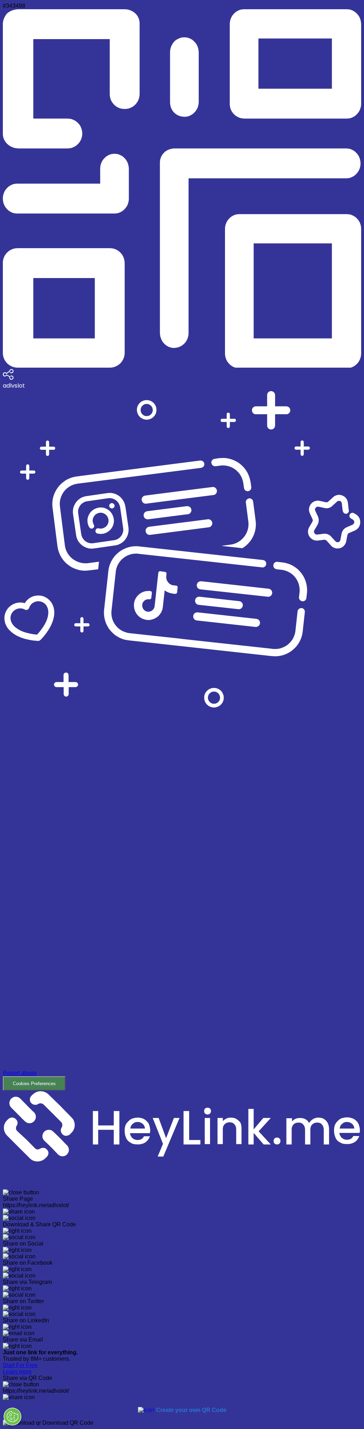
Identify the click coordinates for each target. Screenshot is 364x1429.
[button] (182, 900)
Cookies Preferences (34, 1083)
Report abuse (20, 1073)
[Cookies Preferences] (12, 1416)
